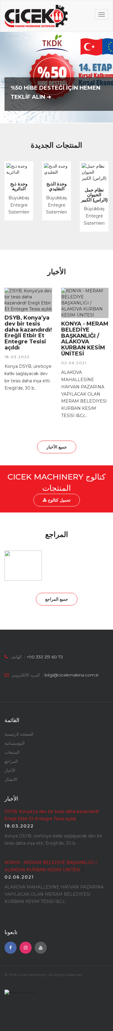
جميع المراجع (56, 599)
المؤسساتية (15, 743)
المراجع (11, 761)
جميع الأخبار (56, 447)
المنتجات (12, 752)
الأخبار (10, 770)
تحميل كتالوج (59, 500)
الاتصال (11, 779)
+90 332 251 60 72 (45, 657)
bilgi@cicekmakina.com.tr (72, 675)
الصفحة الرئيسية (19, 734)
